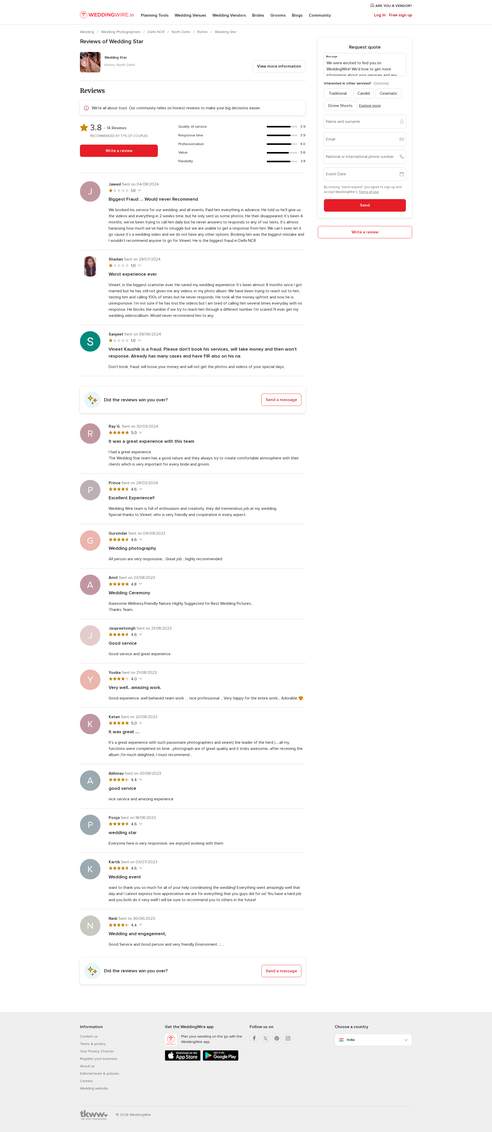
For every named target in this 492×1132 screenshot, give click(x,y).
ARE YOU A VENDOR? (393, 6)
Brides (258, 15)
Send (365, 205)
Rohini (203, 32)
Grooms (278, 15)
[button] (192, 399)
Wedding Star (225, 32)
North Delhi (181, 32)
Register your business (98, 1058)
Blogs (297, 15)
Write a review (119, 150)
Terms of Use (368, 192)
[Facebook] (254, 1038)
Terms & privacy (93, 1044)
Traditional (338, 93)
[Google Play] (221, 1060)
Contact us (89, 1036)
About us (87, 1066)
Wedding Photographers (121, 32)
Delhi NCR (157, 32)
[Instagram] (288, 1038)
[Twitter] (265, 1038)
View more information (279, 66)
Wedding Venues (190, 15)
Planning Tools (155, 15)
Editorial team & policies (99, 1073)
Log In (380, 15)
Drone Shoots (340, 105)
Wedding (87, 32)
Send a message (281, 399)
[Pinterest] (276, 1038)
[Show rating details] (139, 190)
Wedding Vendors (229, 15)
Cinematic (388, 93)
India (351, 1040)
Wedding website (94, 1088)
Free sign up (400, 15)
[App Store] (183, 1060)
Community (320, 15)
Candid (363, 93)
